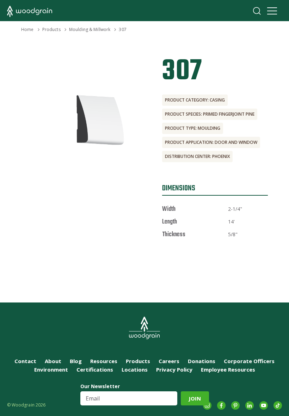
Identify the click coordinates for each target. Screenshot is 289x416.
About (53, 361)
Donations (201, 361)
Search (257, 11)
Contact (25, 361)
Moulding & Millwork (89, 29)
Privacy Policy (174, 369)
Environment (51, 369)
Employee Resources (228, 369)
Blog (76, 361)
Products (51, 29)
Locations (135, 369)
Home (27, 29)
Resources (103, 361)
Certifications (94, 369)
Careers (169, 361)
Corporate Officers (249, 361)
